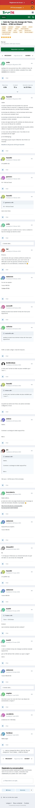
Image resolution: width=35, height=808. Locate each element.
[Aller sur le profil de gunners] (3, 178)
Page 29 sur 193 (18, 55)
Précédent (7, 55)
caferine (9, 326)
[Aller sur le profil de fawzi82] (3, 98)
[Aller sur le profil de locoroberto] (3, 493)
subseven (9, 277)
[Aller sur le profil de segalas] (3, 694)
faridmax (9, 733)
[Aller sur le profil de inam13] (3, 610)
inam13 (8, 609)
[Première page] (2, 55)
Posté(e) (13, 64)
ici (10, 136)
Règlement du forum (16, 2)
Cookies (26, 803)
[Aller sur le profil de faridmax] (3, 734)
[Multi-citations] (2, 78)
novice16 (9, 306)
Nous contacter (17, 803)
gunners (9, 177)
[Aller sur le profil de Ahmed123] (3, 548)
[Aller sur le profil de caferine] (3, 328)
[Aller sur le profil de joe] (3, 451)
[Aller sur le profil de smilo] (3, 63)
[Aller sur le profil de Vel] (3, 250)
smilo (8, 62)
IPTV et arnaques (16, 7)
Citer (7, 78)
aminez (8, 419)
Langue (8, 803)
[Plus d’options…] (32, 63)
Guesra (18, 43)
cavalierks (10, 714)
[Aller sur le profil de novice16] (3, 307)
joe (7, 450)
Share (9, 790)
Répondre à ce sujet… (11, 780)
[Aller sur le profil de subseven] (3, 278)
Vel (7, 249)
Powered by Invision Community (17, 805)
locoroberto (10, 492)
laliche (7, 750)
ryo (4, 42)
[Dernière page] (32, 55)
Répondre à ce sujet (17, 49)
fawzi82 (9, 97)
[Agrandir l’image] (27, 263)
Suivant (28, 55)
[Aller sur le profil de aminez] (3, 420)
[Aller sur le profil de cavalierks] (3, 715)
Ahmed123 (9, 547)
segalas (9, 693)
